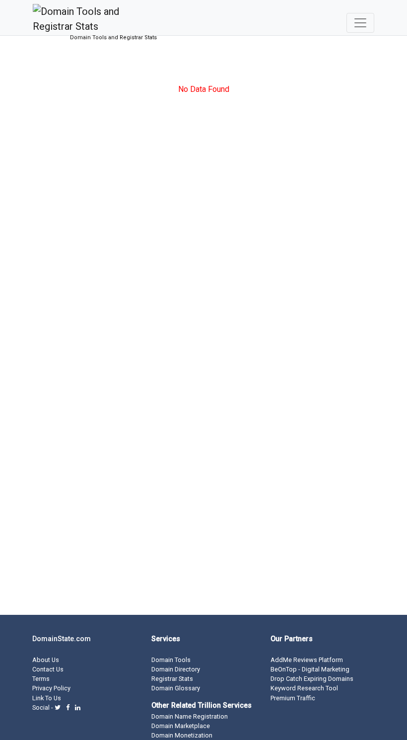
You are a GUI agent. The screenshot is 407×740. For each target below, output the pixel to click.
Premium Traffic (293, 698)
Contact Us (48, 669)
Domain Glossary (175, 688)
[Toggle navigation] (360, 23)
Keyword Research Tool (304, 688)
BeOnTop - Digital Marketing (310, 669)
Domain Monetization (181, 735)
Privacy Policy (51, 688)
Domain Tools (171, 660)
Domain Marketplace (180, 726)
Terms (41, 678)
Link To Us (46, 698)
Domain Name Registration (189, 716)
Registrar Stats (172, 678)
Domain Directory (175, 669)
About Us (45, 660)
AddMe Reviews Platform (307, 660)
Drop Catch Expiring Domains (312, 678)
